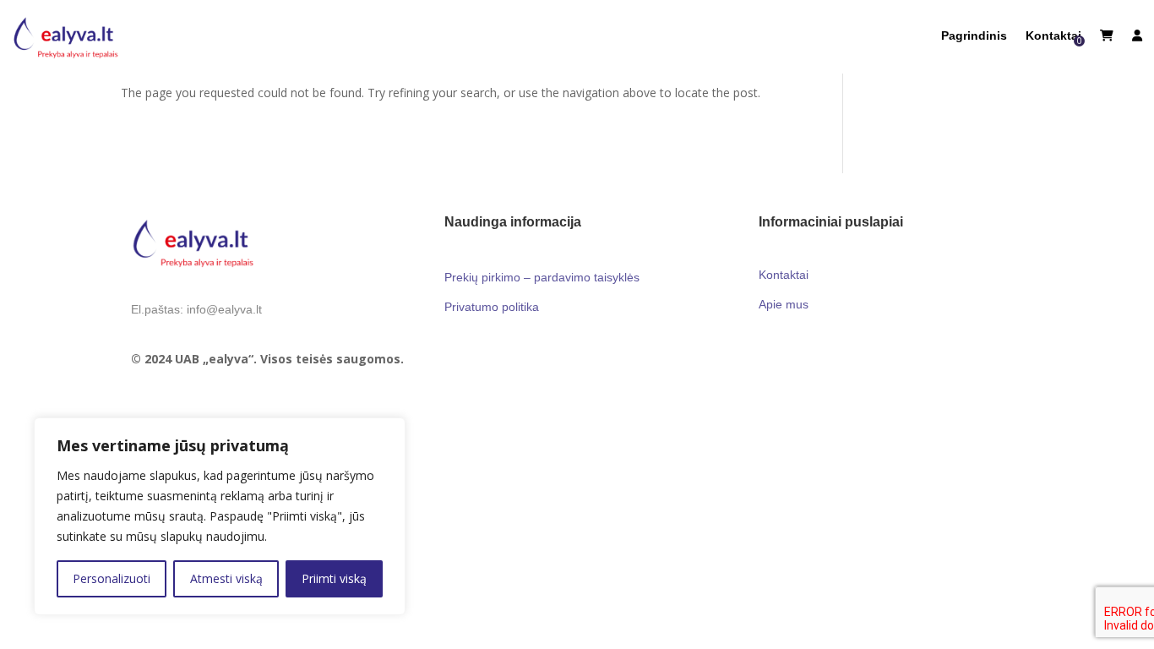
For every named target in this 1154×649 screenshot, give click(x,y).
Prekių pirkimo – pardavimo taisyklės (542, 277)
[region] (220, 516)
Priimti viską (334, 578)
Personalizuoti (111, 578)
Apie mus (783, 304)
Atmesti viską (226, 578)
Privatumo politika (491, 307)
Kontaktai (1053, 36)
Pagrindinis (974, 36)
